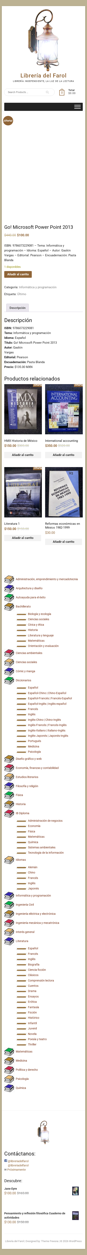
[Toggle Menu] (77, 107)
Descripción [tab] (17, 308)
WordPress (75, 1241)
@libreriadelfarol (18, 1161)
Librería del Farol (43, 75)
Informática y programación (37, 287)
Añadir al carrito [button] (22, 455)
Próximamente (16, 1169)
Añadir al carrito (18, 274)
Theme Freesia (49, 1241)
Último (21, 294)
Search (46, 92)
